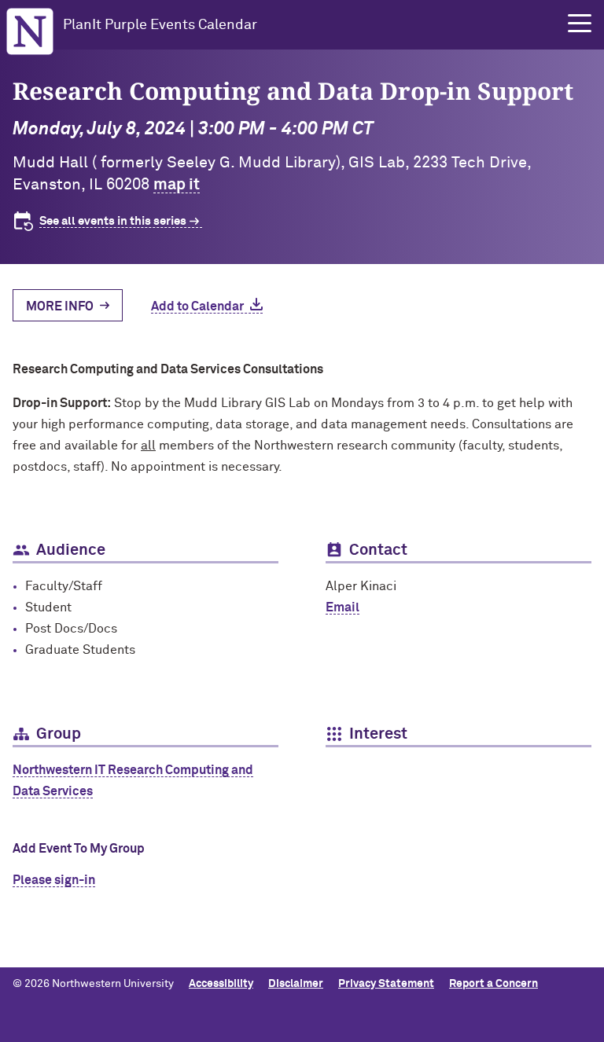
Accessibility (221, 983)
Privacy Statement (386, 983)
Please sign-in (54, 880)
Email (342, 607)
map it (176, 185)
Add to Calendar (197, 306)
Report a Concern (493, 983)
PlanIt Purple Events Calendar (160, 25)
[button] (579, 23)
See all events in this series (112, 221)
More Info (60, 306)
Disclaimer (295, 983)
